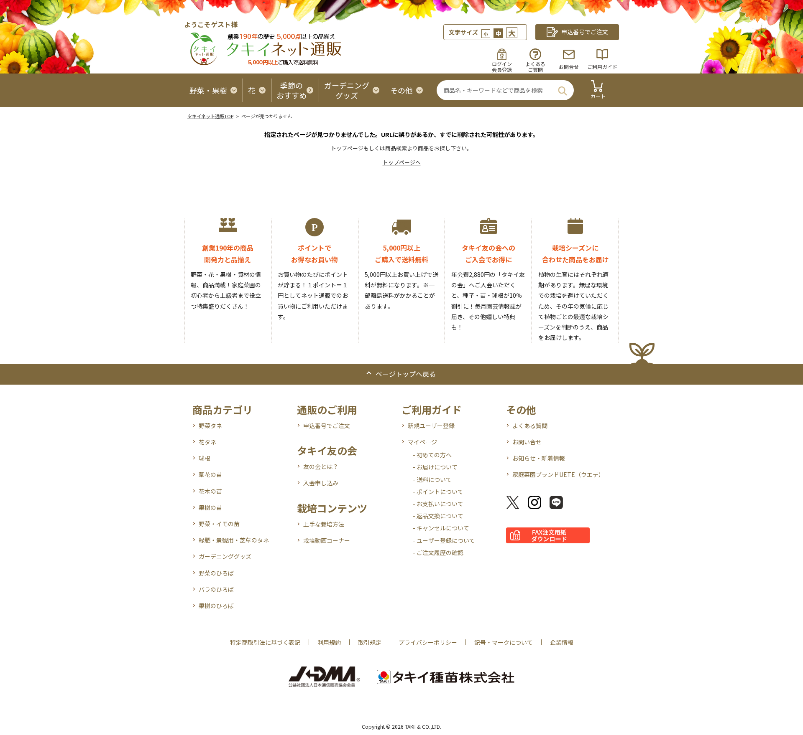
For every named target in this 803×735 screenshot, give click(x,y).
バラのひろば (216, 589)
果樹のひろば (216, 605)
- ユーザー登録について (444, 540)
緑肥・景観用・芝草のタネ (234, 540)
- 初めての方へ (432, 455)
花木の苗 (210, 491)
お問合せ (569, 66)
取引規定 (369, 642)
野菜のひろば (216, 573)
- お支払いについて (438, 503)
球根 (204, 458)
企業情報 (561, 642)
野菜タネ (210, 425)
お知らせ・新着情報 (538, 458)
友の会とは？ (320, 466)
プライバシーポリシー (428, 642)
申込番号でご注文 (326, 425)
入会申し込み (320, 483)
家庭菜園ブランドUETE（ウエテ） (558, 474)
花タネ (207, 442)
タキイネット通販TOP (210, 116)
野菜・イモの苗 (219, 524)
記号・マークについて (503, 642)
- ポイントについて (438, 491)
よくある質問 (529, 425)
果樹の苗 (210, 507)
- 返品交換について (438, 516)
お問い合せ (527, 442)
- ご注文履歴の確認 (438, 552)
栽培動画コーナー (326, 540)
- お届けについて (435, 467)
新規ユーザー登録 (431, 425)
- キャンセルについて (441, 528)
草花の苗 (210, 474)
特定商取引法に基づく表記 (265, 642)
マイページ (422, 442)
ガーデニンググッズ (225, 556)
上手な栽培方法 (323, 524)
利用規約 (329, 642)
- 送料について (432, 479)
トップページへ (402, 162)
